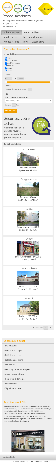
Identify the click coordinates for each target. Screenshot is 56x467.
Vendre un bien (11, 37)
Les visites (10, 365)
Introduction (11, 346)
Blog (25, 42)
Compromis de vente (15, 379)
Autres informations (14, 374)
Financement (11, 384)
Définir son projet (13, 355)
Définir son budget (13, 350)
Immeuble (10, 66)
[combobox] (29, 101)
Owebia (47, 461)
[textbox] (28, 101)
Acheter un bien (12, 32)
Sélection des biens (14, 360)
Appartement (12, 61)
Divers (9, 71)
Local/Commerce (13, 63)
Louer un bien (31, 32)
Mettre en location (33, 37)
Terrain (9, 68)
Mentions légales (9, 457)
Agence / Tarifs (11, 42)
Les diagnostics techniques (17, 369)
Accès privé (38, 42)
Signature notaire (13, 388)
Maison (9, 58)
